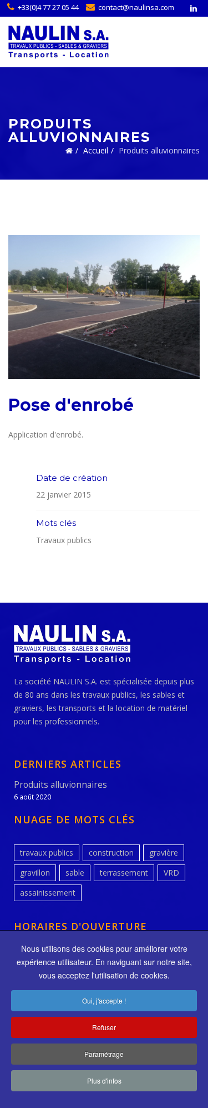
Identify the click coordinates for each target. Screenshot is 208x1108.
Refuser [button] (104, 1027)
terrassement (124, 872)
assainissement (47, 892)
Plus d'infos (104, 1080)
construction (111, 852)
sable (74, 872)
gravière (163, 852)
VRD (171, 872)
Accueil (95, 150)
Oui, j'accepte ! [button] (104, 1000)
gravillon (35, 872)
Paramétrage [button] (104, 1054)
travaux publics (46, 852)
